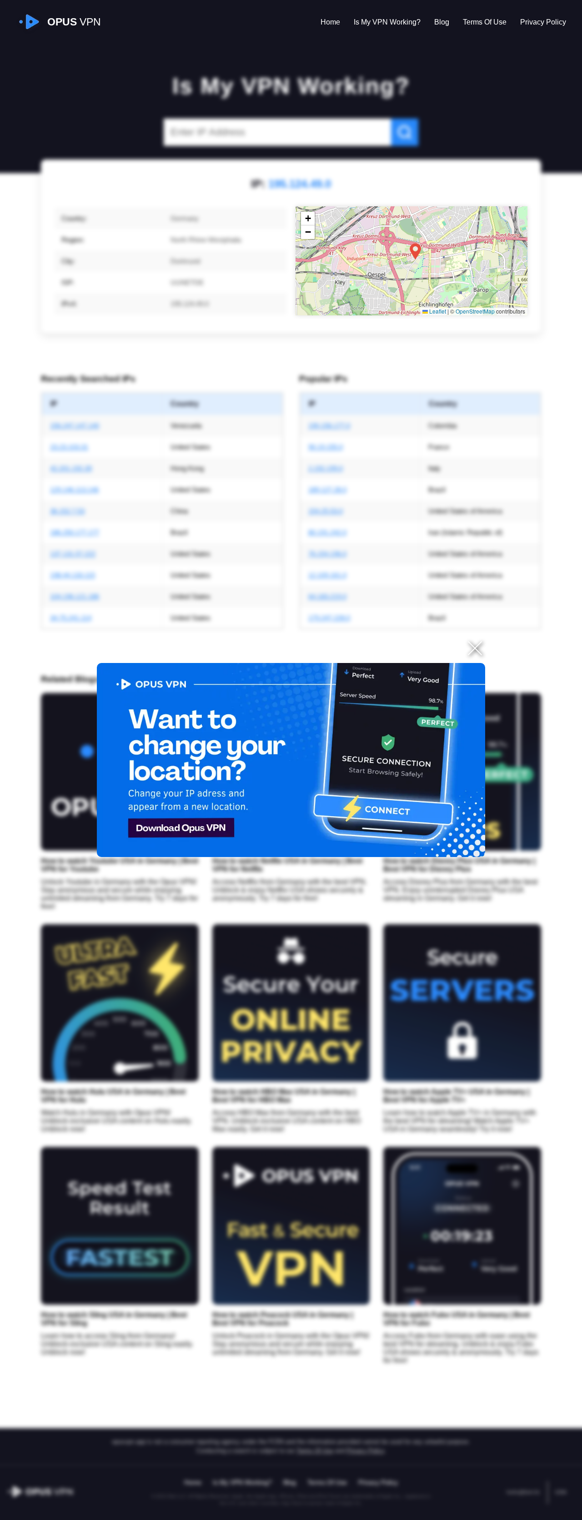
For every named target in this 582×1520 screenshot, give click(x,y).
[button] (415, 251)
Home (330, 22)
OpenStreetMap (475, 311)
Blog (441, 22)
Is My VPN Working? (387, 22)
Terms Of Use (485, 22)
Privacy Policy (543, 22)
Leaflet (437, 311)
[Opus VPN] (291, 760)
